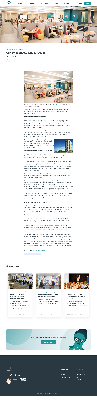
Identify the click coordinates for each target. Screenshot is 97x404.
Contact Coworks (80, 374)
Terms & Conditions (81, 372)
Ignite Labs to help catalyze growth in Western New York (17, 296)
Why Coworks (65, 372)
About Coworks (65, 377)
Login (77, 377)
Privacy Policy (79, 369)
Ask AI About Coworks (82, 379)
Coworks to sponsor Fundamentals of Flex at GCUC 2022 (76, 296)
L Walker (8, 59)
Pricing (63, 374)
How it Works (65, 369)
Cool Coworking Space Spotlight (32, 254)
